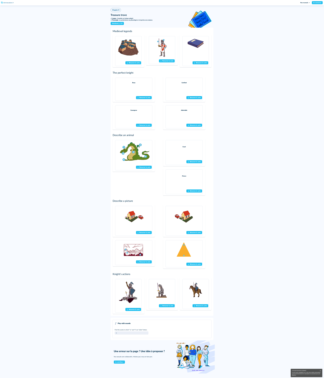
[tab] (203, 323)
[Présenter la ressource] (140, 38)
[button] (162, 31)
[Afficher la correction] (203, 323)
